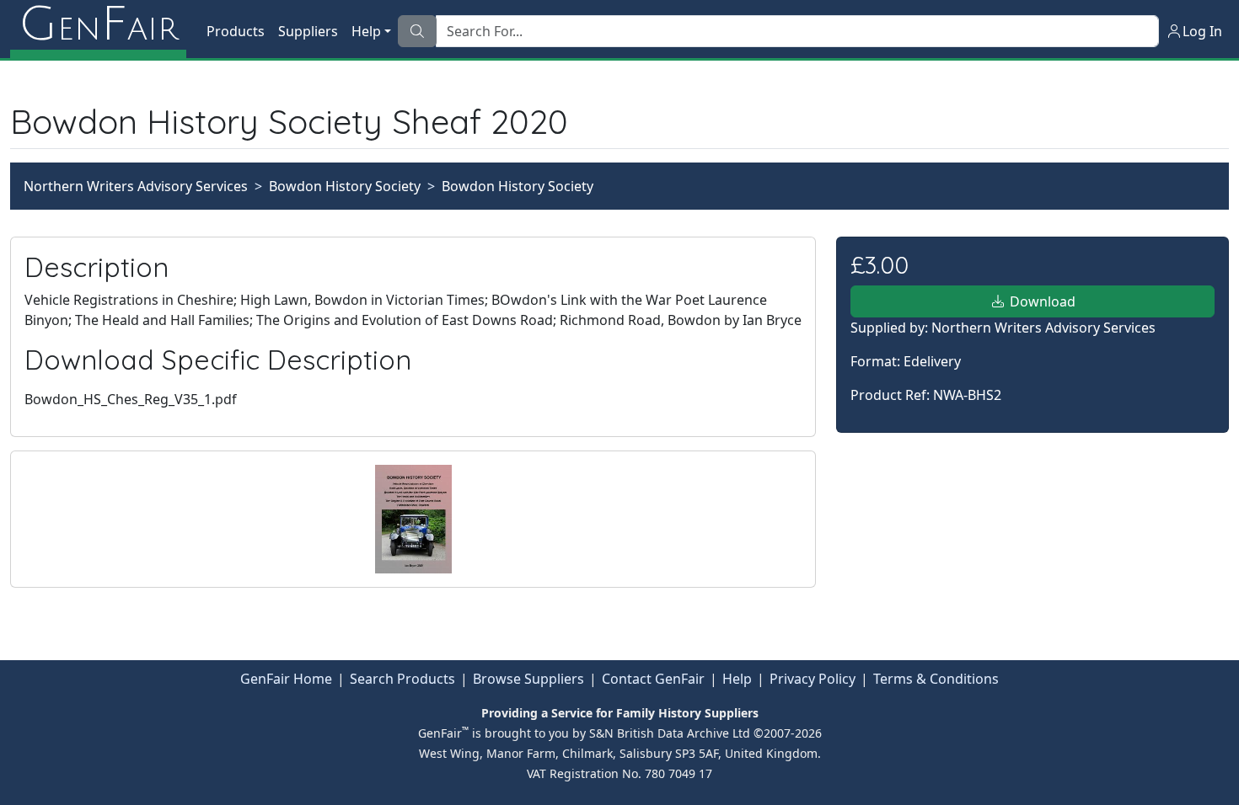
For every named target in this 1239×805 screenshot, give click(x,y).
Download (1040, 301)
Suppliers (308, 31)
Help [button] (366, 31)
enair (98, 25)
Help (737, 678)
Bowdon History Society (345, 186)
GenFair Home (286, 678)
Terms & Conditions (936, 678)
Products (235, 31)
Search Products (402, 678)
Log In (1202, 31)
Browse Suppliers (528, 678)
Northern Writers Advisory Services (136, 186)
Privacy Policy (813, 678)
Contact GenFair (653, 678)
